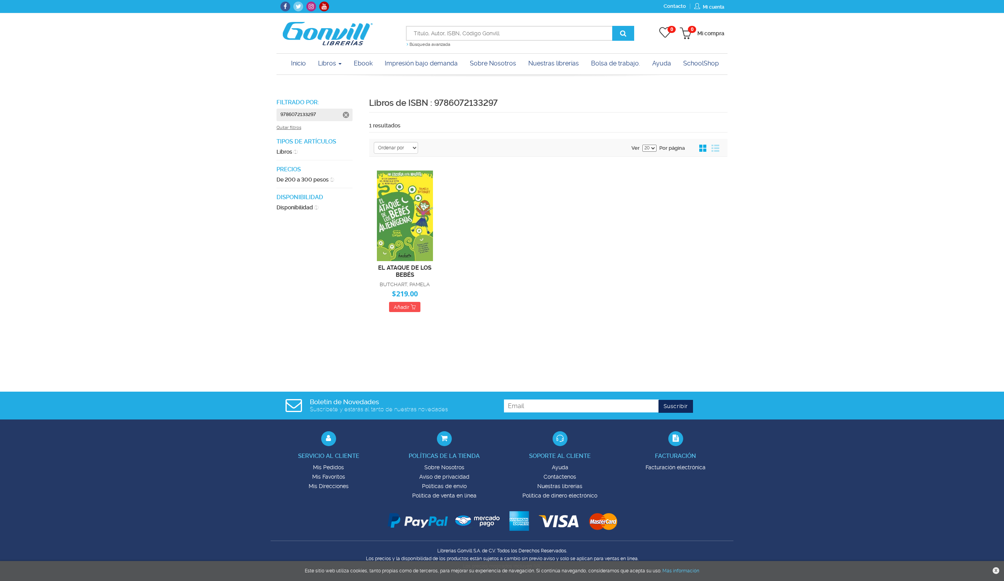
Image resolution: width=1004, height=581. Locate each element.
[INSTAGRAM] (311, 6)
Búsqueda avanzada (429, 44)
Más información (680, 571)
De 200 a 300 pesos (305, 179)
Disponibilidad (297, 207)
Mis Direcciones (329, 486)
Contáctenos (560, 477)
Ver (635, 148)
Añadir (402, 307)
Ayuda (560, 467)
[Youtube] (324, 6)
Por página (672, 148)
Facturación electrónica (676, 467)
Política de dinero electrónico (559, 495)
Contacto (675, 6)
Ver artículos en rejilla (703, 149)
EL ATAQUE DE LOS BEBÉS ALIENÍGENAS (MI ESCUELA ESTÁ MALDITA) (404, 271)
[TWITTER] (298, 6)
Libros (328, 63)
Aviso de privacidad (444, 477)
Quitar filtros (288, 127)
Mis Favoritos (328, 477)
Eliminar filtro (346, 115)
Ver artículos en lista (715, 149)
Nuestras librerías (559, 486)
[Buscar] (623, 33)
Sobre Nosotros (444, 467)
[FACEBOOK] (285, 6)
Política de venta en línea (444, 495)
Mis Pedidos (328, 467)
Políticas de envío (444, 486)
